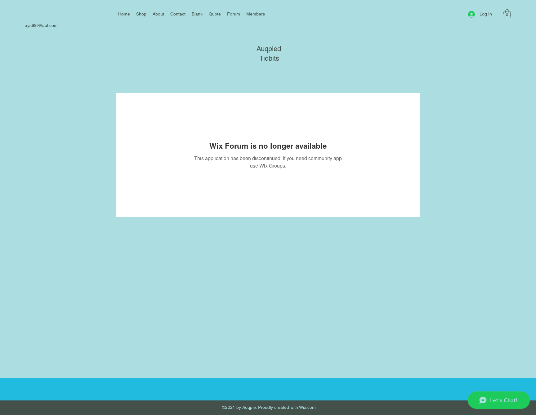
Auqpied (269, 49)
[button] (507, 13)
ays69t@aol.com (41, 25)
